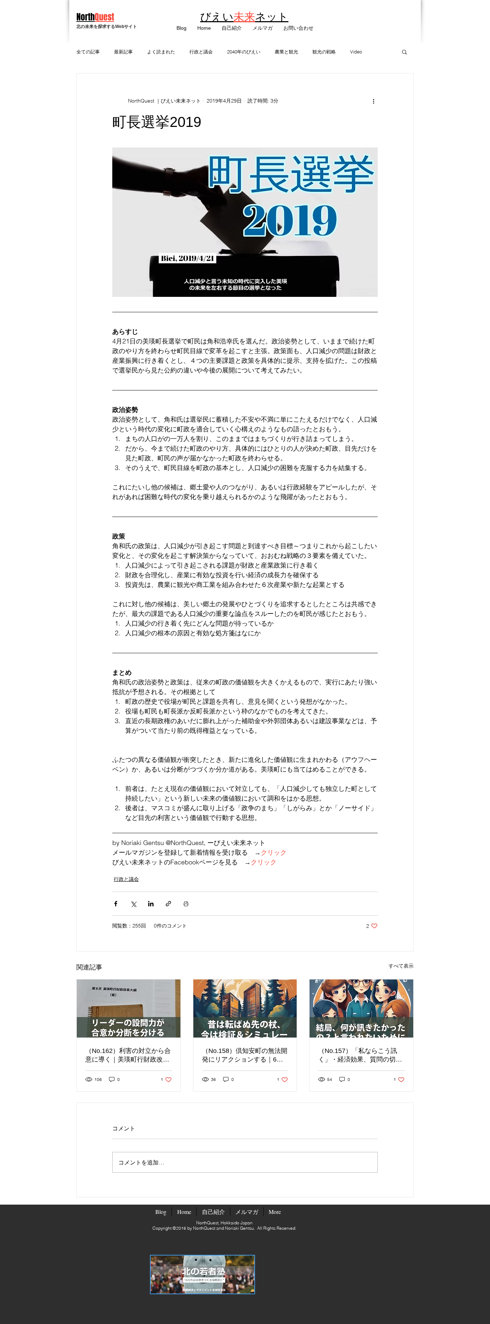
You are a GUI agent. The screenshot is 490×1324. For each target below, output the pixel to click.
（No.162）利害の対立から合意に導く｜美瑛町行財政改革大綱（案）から (128, 1055)
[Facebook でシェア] (115, 903)
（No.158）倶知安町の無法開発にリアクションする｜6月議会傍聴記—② (244, 1055)
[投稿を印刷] (186, 903)
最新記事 (123, 51)
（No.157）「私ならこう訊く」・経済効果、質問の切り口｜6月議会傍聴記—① (360, 1055)
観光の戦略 (324, 51)
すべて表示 (401, 966)
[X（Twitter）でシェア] (133, 903)
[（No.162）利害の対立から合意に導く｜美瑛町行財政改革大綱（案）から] (128, 1008)
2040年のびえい (243, 51)
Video (356, 51)
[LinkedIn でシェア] (150, 903)
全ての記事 (88, 51)
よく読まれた (161, 51)
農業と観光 (286, 51)
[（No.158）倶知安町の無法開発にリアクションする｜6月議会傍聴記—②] (245, 1008)
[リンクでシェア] (168, 903)
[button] (262, 28)
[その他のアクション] (373, 100)
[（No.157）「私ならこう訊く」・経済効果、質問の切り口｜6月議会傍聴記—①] (361, 1008)
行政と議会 (201, 51)
